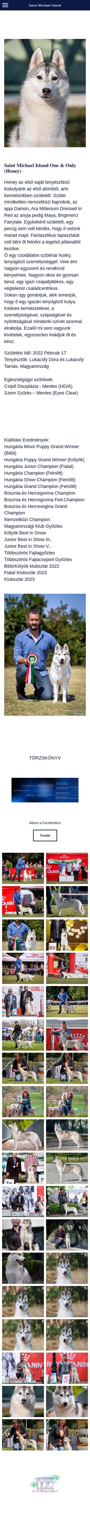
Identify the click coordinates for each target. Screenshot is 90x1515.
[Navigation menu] (5, 5)
